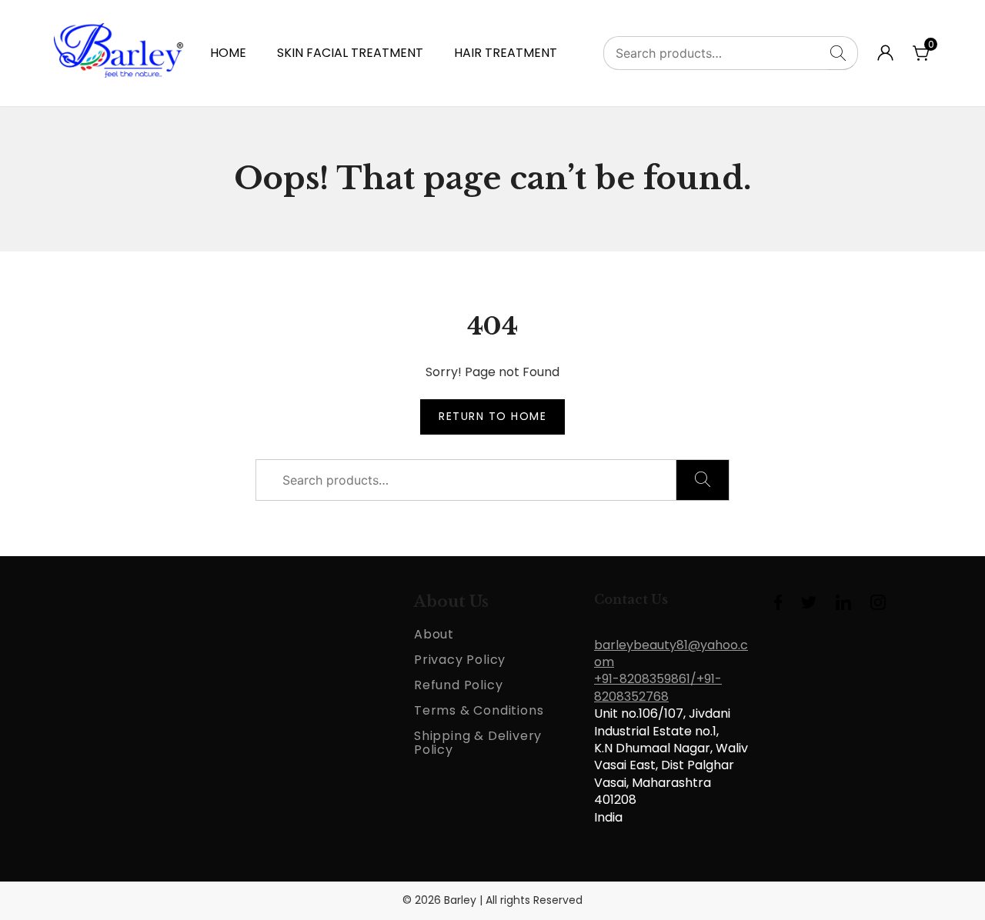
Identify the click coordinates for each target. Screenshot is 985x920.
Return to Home (492, 416)
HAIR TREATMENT (505, 53)
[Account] (885, 56)
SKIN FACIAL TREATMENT (350, 53)
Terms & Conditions (478, 710)
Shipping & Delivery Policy (478, 742)
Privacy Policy (460, 659)
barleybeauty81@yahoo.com (671, 653)
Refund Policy (458, 685)
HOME (228, 53)
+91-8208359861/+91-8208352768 (658, 687)
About (434, 634)
